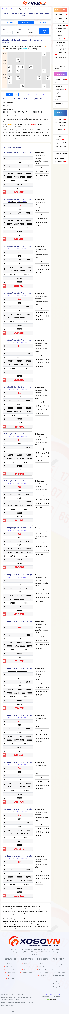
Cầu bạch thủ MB (60, 79)
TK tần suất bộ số (60, 126)
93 (4, 112)
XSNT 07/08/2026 (22, 155)
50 (30, 112)
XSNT (10, 155)
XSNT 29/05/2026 (22, 624)
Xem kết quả (44, 31)
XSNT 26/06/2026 (22, 436)
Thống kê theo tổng (60, 122)
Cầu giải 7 (57, 93)
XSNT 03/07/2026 (22, 389)
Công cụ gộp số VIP (60, 143)
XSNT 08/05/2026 (22, 765)
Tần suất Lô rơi (59, 45)
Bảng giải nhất (59, 35)
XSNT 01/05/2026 (22, 811)
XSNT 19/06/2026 (22, 483)
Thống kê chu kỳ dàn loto (61, 62)
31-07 (22, 94)
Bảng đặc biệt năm (60, 32)
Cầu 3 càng (58, 96)
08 (15, 115)
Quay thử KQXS (59, 162)
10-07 (43, 94)
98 (4, 105)
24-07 (29, 94)
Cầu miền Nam (59, 86)
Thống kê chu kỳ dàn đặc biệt (61, 67)
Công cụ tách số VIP (60, 146)
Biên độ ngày (18, 29)
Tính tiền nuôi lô (59, 129)
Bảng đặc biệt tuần (60, 25)
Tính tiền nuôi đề (59, 136)
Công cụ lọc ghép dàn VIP (61, 154)
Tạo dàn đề (58, 139)
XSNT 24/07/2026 (22, 248)
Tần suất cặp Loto (60, 42)
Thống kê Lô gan (60, 15)
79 (15, 112)
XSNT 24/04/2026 (22, 858)
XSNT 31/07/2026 (22, 202)
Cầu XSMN (42, 22)
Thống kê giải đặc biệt (61, 18)
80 (8, 112)
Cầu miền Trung (10, 9)
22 (11, 115)
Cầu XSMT (25, 22)
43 (45, 112)
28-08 (8, 94)
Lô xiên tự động (59, 149)
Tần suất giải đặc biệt (61, 49)
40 (8, 115)
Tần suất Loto (59, 38)
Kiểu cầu (29, 29)
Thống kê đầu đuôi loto (61, 21)
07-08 (15, 94)
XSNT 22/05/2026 (22, 671)
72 (23, 112)
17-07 (36, 94)
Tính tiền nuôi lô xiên (60, 132)
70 (26, 112)
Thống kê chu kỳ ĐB (60, 57)
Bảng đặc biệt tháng (60, 28)
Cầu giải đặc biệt (60, 89)
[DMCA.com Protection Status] (51, 999)
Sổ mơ (56, 106)
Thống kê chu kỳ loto (60, 52)
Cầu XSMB (9, 22)
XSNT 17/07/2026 (22, 295)
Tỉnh (4, 29)
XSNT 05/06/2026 (22, 577)
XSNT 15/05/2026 (22, 718)
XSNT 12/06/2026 (22, 530)
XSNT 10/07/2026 (22, 342)
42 (4, 115)
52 (11, 105)
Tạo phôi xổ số (59, 103)
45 (38, 112)
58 (8, 105)
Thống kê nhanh (59, 119)
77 (19, 112)
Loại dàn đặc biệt (59, 158)
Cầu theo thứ (58, 99)
